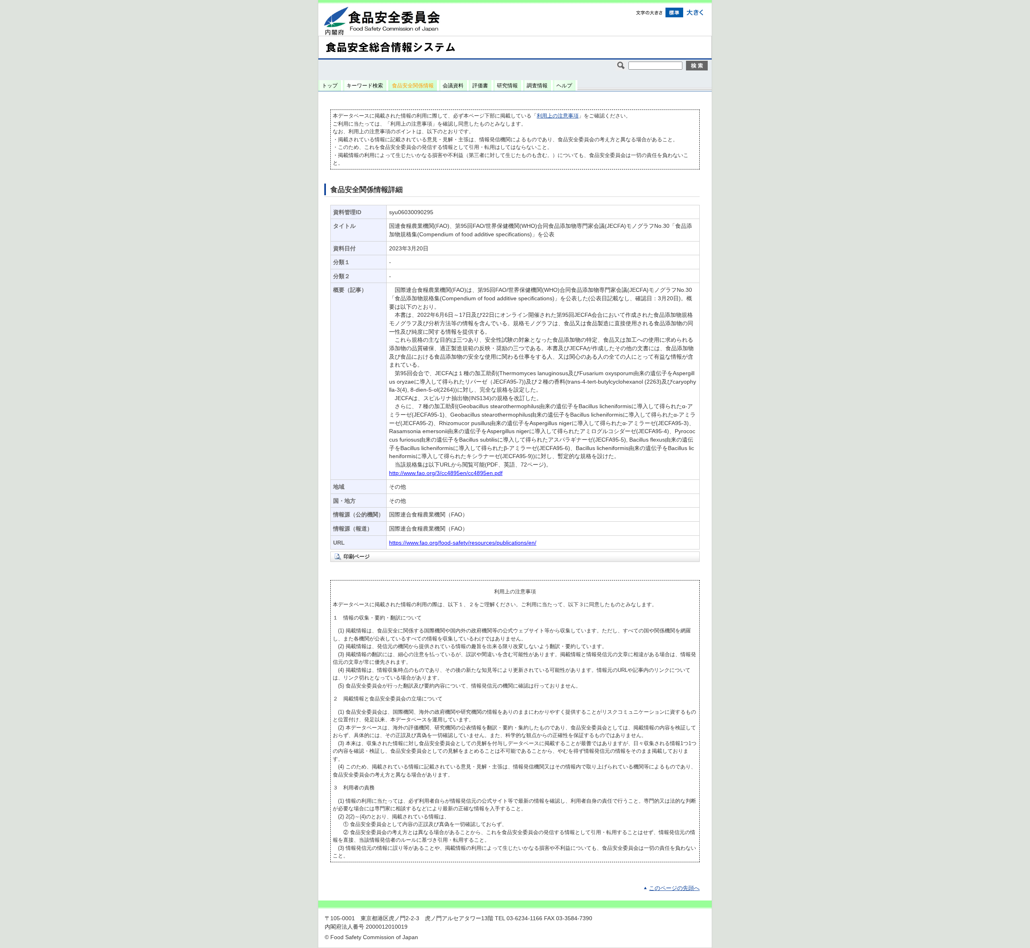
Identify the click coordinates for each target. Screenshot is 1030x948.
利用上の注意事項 (558, 116)
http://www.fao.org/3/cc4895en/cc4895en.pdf (446, 473)
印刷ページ (357, 557)
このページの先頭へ (674, 888)
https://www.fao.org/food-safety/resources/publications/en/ (462, 543)
